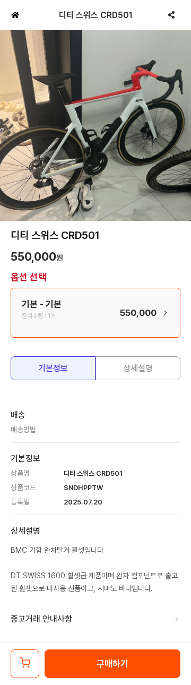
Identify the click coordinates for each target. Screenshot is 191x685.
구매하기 (112, 663)
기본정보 (53, 368)
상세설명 (138, 368)
